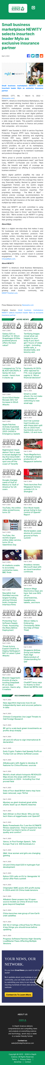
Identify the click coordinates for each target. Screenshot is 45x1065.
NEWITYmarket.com (10, 293)
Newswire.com (8, 98)
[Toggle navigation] (33, 8)
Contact (28, 1062)
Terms (14, 1059)
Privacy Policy (25, 1059)
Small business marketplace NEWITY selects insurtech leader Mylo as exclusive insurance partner (22, 312)
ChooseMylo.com (8, 259)
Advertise (17, 1062)
